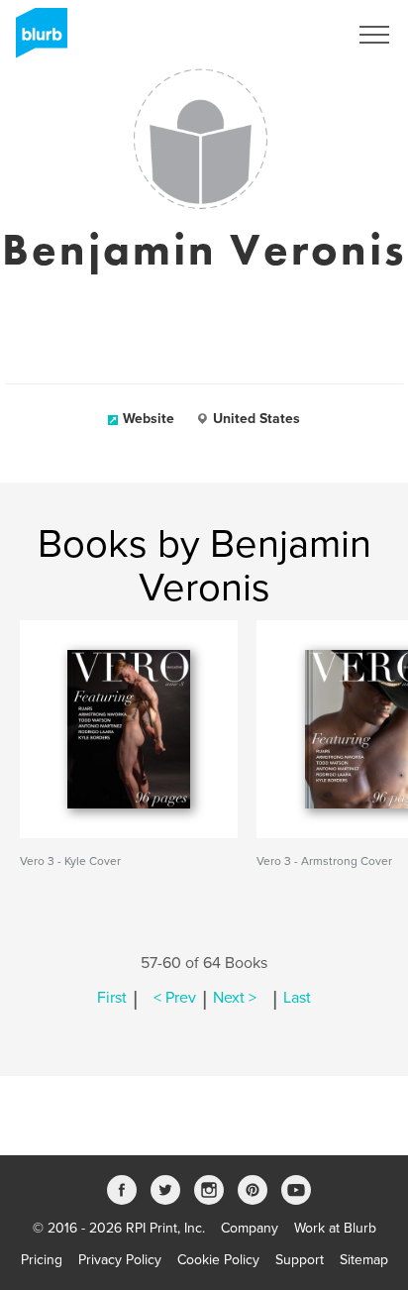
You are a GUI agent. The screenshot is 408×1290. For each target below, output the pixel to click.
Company (249, 1228)
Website (148, 418)
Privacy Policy (119, 1259)
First (112, 998)
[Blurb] (35, 40)
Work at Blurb (335, 1228)
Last (297, 998)
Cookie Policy (218, 1259)
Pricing (41, 1259)
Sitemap (364, 1259)
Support (299, 1259)
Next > (234, 998)
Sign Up (297, 35)
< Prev (174, 998)
